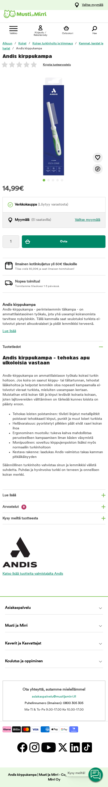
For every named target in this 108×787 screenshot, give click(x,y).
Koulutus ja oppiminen (24, 661)
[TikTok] (86, 747)
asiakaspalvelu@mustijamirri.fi (54, 696)
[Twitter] (63, 747)
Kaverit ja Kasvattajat (23, 643)
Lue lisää (9, 331)
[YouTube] (48, 747)
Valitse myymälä (92, 5)
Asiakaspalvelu (18, 608)
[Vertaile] (98, 169)
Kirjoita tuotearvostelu (57, 64)
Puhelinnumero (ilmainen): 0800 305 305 (54, 703)
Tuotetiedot (12, 347)
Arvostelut (14, 507)
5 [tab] (62, 180)
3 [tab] (53, 180)
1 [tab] (44, 180)
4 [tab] (57, 180)
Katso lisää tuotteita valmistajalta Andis (33, 574)
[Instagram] (34, 747)
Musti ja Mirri (16, 626)
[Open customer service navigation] (96, 775)
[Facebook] (22, 747)
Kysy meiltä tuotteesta (20, 518)
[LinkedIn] (75, 747)
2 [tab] (48, 180)
